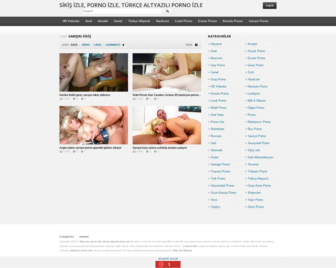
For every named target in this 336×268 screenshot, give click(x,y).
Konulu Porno (233, 21)
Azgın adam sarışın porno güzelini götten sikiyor (90, 147)
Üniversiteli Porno (222, 185)
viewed (83, 236)
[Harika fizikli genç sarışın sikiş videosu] (94, 72)
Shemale (216, 150)
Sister (215, 157)
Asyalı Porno (256, 51)
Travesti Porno (220, 171)
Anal (88, 21)
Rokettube (217, 129)
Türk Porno (218, 178)
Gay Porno (218, 65)
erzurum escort (168, 258)
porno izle (191, 246)
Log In (270, 5)
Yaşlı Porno (255, 200)
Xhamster (254, 192)
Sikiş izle (254, 150)
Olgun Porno (256, 107)
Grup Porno (218, 79)
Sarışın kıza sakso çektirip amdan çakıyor (160, 147)
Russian (216, 136)
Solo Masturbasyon (260, 157)
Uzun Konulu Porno (223, 192)
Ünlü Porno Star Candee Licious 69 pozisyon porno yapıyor (171, 95)
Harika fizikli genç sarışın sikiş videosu (84, 95)
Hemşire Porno (257, 86)
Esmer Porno (207, 21)
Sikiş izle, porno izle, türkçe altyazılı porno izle (131, 5)
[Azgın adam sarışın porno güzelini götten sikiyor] (94, 125)
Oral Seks (217, 115)
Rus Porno (255, 129)
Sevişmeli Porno (258, 143)
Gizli (251, 72)
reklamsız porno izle (80, 250)
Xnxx (214, 200)
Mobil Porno (219, 107)
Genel (118, 21)
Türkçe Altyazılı (139, 21)
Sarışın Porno (258, 21)
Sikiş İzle (177, 250)
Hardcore (162, 21)
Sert (213, 143)
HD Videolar (71, 21)
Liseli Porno (183, 21)
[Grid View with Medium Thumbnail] (196, 44)
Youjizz (215, 207)
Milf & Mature (257, 100)
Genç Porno (256, 65)
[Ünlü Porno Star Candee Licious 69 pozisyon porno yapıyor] (167, 72)
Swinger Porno (220, 164)
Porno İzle (217, 122)
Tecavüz (253, 164)
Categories (66, 236)
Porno (252, 115)
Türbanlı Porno (257, 171)
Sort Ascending (123, 44)
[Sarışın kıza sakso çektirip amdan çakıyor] (167, 125)
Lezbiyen (254, 93)
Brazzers (217, 58)
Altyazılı (216, 44)
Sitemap (187, 250)
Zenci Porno (256, 207)
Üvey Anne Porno (259, 185)
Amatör (103, 21)
